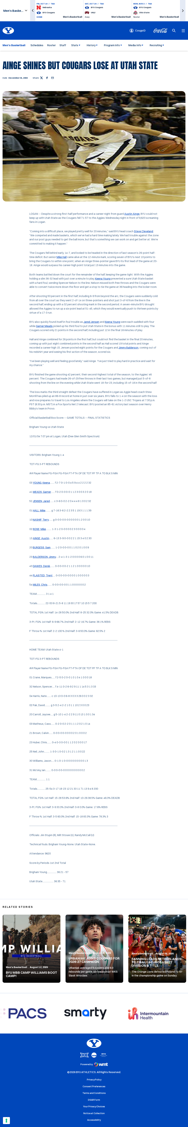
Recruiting (156, 45)
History (91, 45)
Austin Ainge (132, 213)
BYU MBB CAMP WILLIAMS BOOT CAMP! (31, 974)
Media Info (134, 45)
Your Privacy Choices (94, 1106)
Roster (51, 45)
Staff (62, 45)
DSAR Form (94, 1099)
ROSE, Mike (39, 529)
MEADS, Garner (42, 492)
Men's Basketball (16, 967)
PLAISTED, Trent (43, 575)
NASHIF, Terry (41, 519)
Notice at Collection (94, 1113)
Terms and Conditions (94, 1093)
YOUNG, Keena (41, 482)
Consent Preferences (94, 1086)
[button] (32, 10)
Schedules (36, 45)
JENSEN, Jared (41, 501)
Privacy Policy (94, 1079)
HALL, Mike (39, 510)
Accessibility (94, 1119)
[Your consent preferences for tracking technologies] (6, 1120)
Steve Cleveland (143, 231)
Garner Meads (44, 326)
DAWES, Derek (41, 566)
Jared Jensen (91, 322)
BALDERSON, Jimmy (44, 557)
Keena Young (103, 278)
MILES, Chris (40, 584)
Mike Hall (62, 257)
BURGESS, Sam (41, 547)
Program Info (112, 45)
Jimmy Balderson (128, 347)
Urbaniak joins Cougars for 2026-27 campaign (94, 960)
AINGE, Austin (41, 538)
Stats (74, 45)
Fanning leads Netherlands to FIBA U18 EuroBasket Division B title (156, 962)
